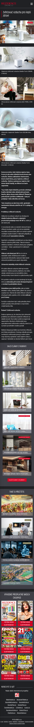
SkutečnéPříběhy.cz (22, 699)
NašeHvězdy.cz (10, 699)
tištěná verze (9, 622)
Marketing (15, 721)
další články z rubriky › (17, 480)
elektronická (9, 625)
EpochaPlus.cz (12, 705)
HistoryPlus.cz (23, 710)
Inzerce (10, 721)
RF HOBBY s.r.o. (18, 719)
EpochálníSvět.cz (24, 702)
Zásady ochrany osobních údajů (17, 723)
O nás (1, 721)
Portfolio (6, 721)
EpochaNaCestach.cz (11, 702)
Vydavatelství (21, 721)
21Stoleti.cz (19, 707)
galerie (30, 22)
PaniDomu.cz (11, 713)
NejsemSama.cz (21, 713)
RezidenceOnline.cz (12, 710)
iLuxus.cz (27, 707)
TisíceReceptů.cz (9, 707)
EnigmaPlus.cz (22, 705)
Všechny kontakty (29, 721)
